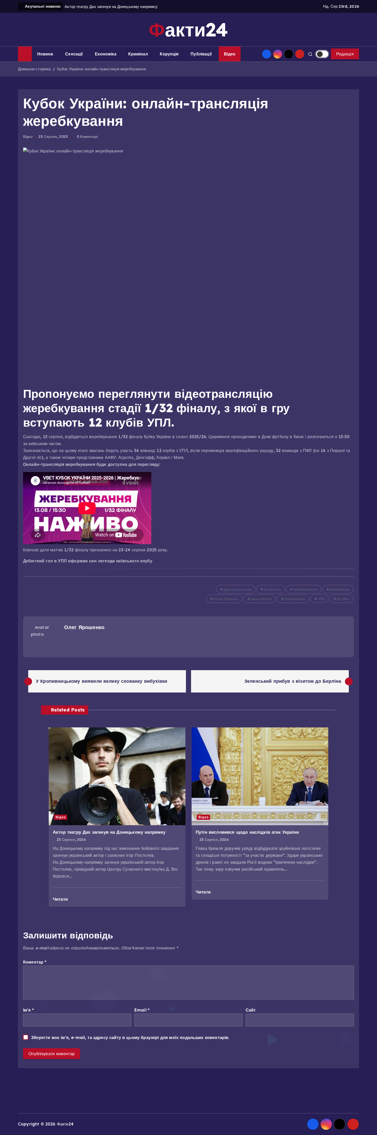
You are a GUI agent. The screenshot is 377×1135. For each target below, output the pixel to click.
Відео (230, 53)
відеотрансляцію (237, 589)
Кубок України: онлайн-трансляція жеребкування (101, 68)
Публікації (201, 53)
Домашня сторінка (34, 68)
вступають (272, 589)
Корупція (169, 53)
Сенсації (74, 53)
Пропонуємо (295, 599)
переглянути (261, 599)
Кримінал (138, 53)
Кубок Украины (226, 599)
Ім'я (28, 1010)
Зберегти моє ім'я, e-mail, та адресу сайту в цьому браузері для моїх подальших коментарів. (130, 1037)
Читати (61, 899)
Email (142, 1010)
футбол (343, 599)
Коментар (35, 962)
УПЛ (321, 599)
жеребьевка (339, 589)
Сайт (251, 1010)
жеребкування (305, 589)
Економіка (105, 53)
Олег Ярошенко (84, 627)
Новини (45, 53)
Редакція (345, 53)
